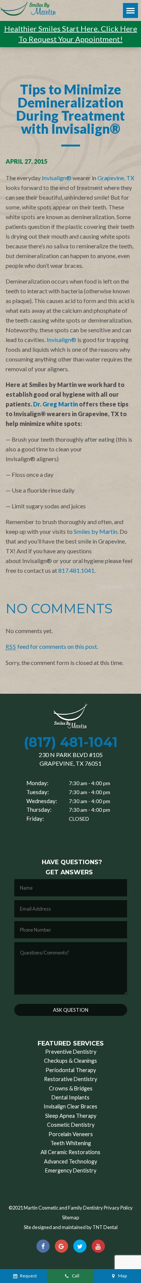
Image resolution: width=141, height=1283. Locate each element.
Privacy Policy (118, 1208)
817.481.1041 (76, 570)
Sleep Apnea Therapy (70, 1116)
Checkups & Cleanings (70, 1060)
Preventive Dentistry (70, 1052)
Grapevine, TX (115, 177)
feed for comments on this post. (52, 646)
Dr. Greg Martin (55, 404)
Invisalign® (56, 177)
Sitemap (70, 1217)
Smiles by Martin (95, 531)
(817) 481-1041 (71, 742)
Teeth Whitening (70, 1143)
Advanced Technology (70, 1161)
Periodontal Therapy (70, 1070)
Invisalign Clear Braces (70, 1106)
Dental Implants (70, 1097)
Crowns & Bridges (70, 1088)
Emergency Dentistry (70, 1170)
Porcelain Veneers (71, 1134)
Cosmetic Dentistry (70, 1125)
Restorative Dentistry (70, 1079)
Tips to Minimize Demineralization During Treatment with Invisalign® (70, 108)
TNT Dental (105, 1227)
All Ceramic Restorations (70, 1152)
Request (28, 1276)
